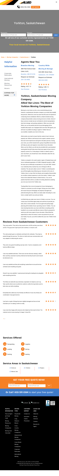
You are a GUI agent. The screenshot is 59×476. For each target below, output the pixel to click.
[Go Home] (9, 2)
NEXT (49, 386)
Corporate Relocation (8, 74)
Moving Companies (12, 57)
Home (3, 57)
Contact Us (27, 413)
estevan (13, 368)
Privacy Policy (26, 465)
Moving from (4, 32)
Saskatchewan (24, 57)
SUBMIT (56, 35)
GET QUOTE (35, 7)
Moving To (30, 383)
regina (42, 368)
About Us (35, 413)
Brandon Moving (27, 65)
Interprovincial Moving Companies (18, 437)
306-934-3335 (42, 80)
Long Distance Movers (17, 421)
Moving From (11, 383)
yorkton (28, 368)
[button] (56, 2)
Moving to (29, 32)
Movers (7, 88)
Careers (35, 421)
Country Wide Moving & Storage (45, 67)
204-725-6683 (25, 79)
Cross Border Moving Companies (18, 444)
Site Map (21, 465)
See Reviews (25, 89)
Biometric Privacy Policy (35, 465)
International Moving (8, 79)
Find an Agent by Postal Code (8, 416)
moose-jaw (14, 371)
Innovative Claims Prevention (27, 419)
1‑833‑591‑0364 (20, 392)
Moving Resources (8, 84)
